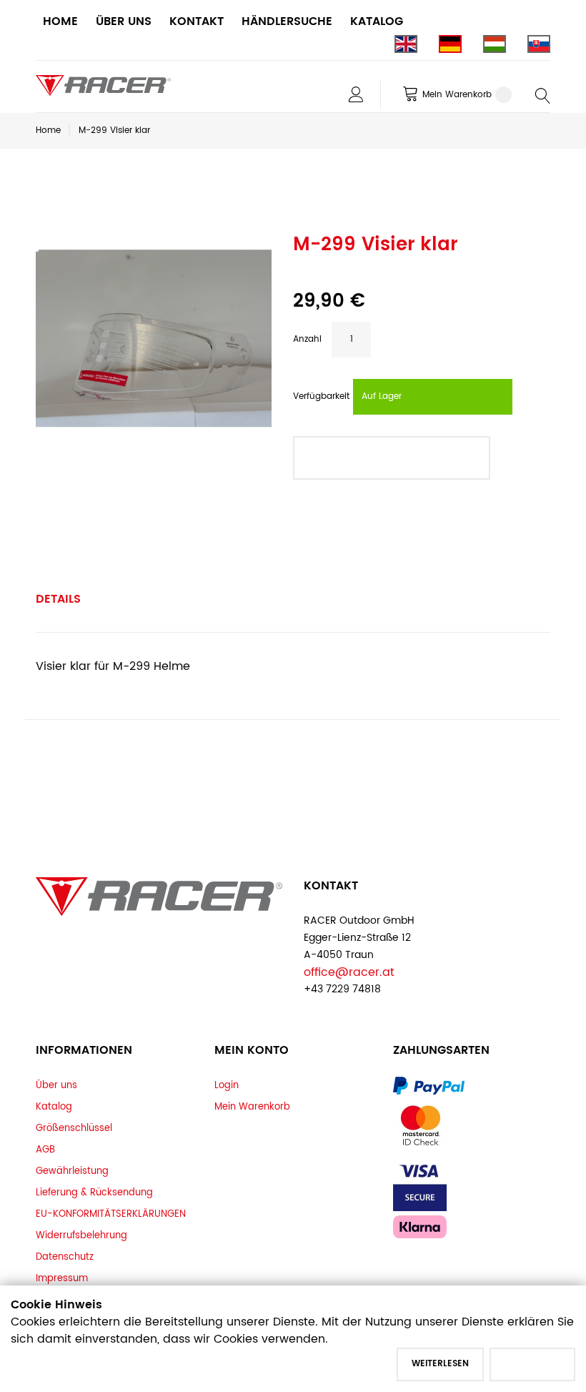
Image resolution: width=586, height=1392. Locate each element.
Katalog (54, 1107)
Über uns (56, 1085)
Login (226, 1085)
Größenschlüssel (74, 1128)
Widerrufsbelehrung (81, 1235)
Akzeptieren (532, 1364)
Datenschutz (65, 1257)
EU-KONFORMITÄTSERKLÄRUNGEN (111, 1214)
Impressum (62, 1278)
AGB (45, 1149)
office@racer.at (349, 972)
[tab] (58, 599)
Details (58, 599)
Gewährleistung (72, 1171)
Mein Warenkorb (252, 1107)
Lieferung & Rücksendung (94, 1192)
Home (48, 130)
